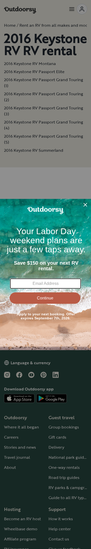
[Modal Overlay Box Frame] (45, 274)
